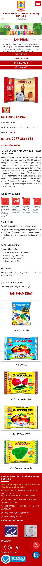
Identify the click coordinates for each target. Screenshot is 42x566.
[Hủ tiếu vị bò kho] (21, 90)
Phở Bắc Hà (21, 365)
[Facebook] (4, 547)
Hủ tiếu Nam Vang (21, 434)
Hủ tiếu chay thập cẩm (21, 468)
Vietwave (13, 552)
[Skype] (17, 547)
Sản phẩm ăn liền (21, 58)
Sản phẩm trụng (21, 63)
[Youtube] (10, 547)
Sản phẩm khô (21, 67)
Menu (38, 3)
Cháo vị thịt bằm (21, 330)
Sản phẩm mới (21, 54)
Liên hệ (12, 133)
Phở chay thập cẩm (21, 399)
